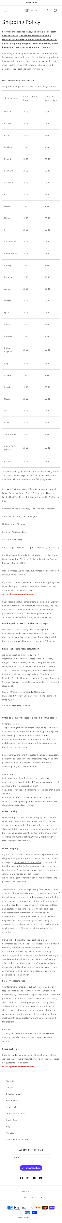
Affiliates (10, 1133)
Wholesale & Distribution (17, 1139)
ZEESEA (26, 1218)
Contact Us (11, 1087)
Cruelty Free (11, 1120)
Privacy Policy (12, 1107)
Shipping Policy (13, 1094)
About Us (10, 1081)
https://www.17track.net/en (39, 836)
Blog (8, 1126)
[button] (6, 10)
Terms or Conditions (15, 1113)
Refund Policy (12, 1100)
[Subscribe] (47, 1157)
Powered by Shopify (37, 1218)
